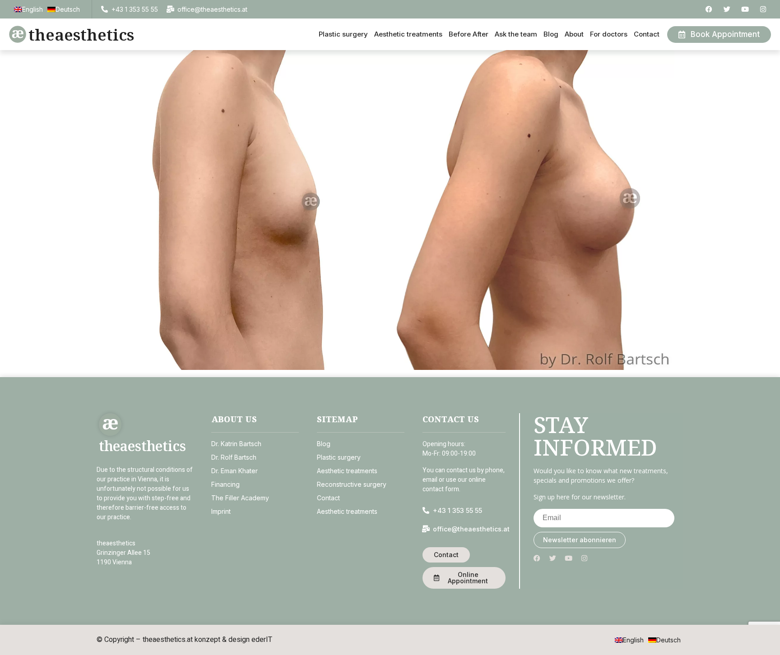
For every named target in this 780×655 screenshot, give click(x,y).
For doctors (608, 34)
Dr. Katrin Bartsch (236, 443)
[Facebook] (709, 9)
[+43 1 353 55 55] (104, 9)
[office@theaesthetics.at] (170, 9)
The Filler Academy (240, 498)
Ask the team (516, 34)
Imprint (221, 511)
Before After (468, 34)
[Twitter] (727, 9)
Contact (646, 34)
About (574, 34)
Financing (225, 484)
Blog (550, 34)
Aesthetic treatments (408, 34)
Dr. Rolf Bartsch (233, 457)
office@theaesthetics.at (212, 9)
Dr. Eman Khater (234, 471)
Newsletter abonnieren (579, 540)
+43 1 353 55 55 (134, 9)
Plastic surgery (343, 34)
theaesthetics (81, 34)
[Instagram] (763, 9)
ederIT (261, 639)
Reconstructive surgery (351, 484)
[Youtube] (745, 9)
